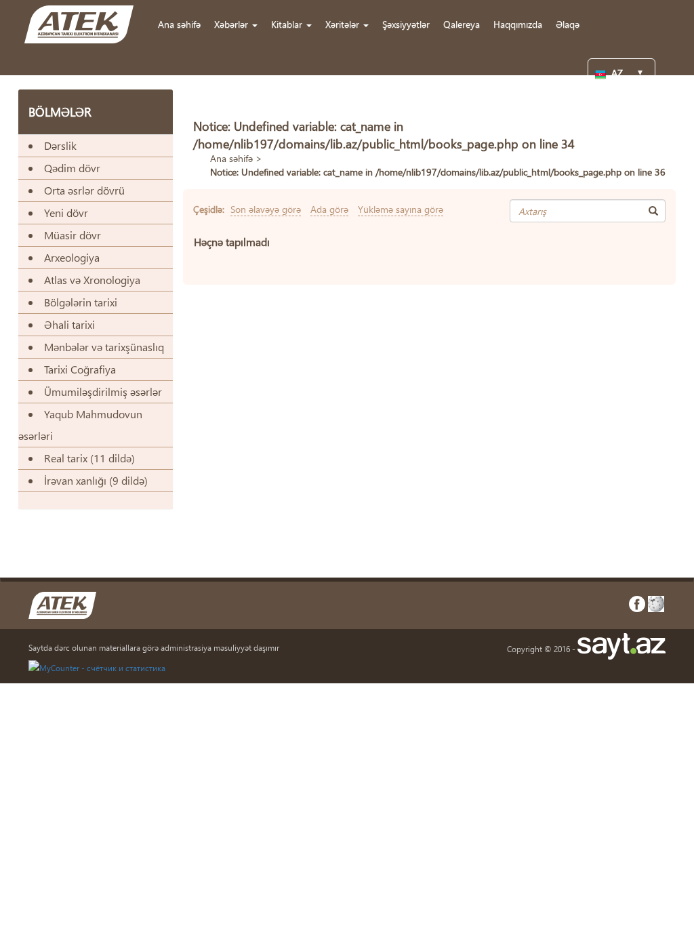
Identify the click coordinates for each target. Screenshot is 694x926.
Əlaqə (567, 24)
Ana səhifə (179, 24)
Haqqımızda (517, 24)
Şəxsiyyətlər (406, 24)
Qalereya (461, 24)
